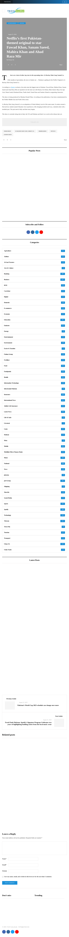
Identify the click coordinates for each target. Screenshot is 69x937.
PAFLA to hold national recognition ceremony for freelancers (31, 623)
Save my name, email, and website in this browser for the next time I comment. (28, 876)
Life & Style (8, 833)
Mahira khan (42, 131)
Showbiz (22, 23)
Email (4, 865)
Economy (7, 614)
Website (4, 871)
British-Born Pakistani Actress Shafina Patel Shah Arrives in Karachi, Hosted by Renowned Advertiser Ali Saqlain (45, 756)
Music (7, 676)
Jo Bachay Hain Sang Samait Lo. (24, 131)
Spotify (14, 676)
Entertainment (12, 23)
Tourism (7, 807)
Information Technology (21, 614)
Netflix (53, 131)
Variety (13, 87)
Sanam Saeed (8, 134)
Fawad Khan (7, 131)
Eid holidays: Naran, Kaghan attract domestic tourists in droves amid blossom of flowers (45, 789)
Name (4, 859)
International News (9, 771)
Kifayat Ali (11, 60)
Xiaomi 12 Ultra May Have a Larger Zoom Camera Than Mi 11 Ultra (17, 192)
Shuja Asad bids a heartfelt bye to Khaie (43, 819)
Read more (31, 775)
